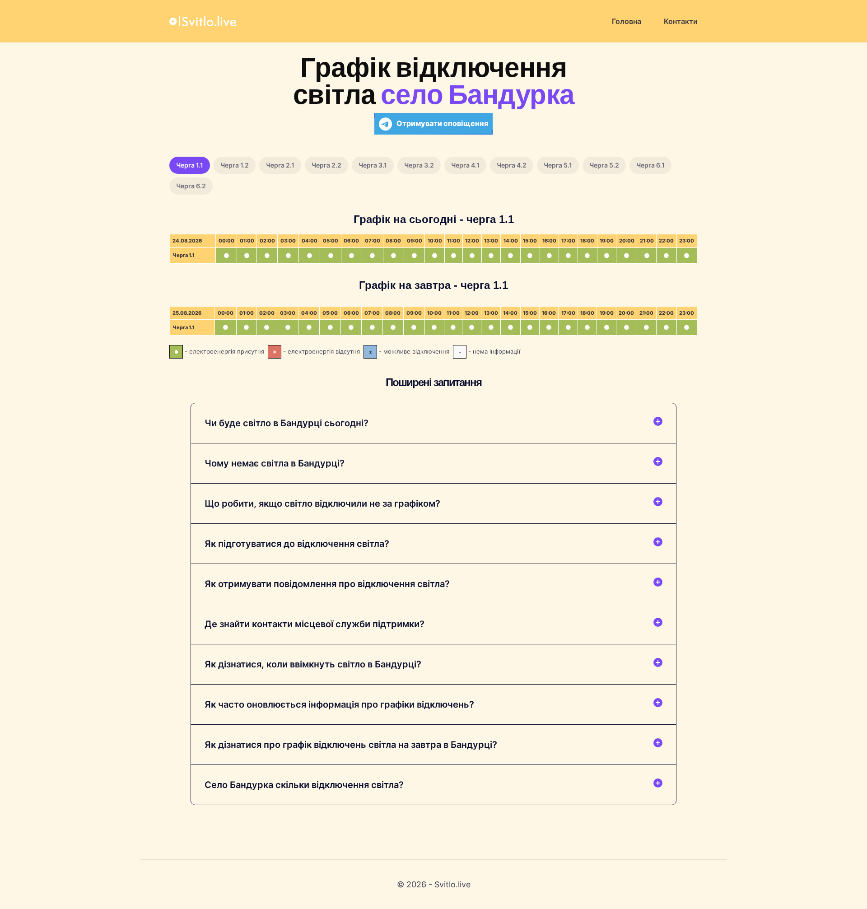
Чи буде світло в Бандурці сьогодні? (286, 423)
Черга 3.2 (419, 165)
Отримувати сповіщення (442, 123)
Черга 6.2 (191, 186)
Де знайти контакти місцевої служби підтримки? (314, 624)
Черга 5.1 (558, 165)
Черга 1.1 (189, 165)
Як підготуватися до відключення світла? (297, 543)
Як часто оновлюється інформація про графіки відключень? (339, 704)
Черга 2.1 (280, 165)
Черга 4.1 (465, 165)
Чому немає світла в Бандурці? (275, 463)
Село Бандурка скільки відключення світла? (304, 784)
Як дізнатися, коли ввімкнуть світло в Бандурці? (313, 664)
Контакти (681, 21)
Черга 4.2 (512, 165)
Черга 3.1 (373, 165)
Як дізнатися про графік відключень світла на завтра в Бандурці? (351, 744)
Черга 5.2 (604, 165)
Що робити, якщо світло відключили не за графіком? (322, 503)
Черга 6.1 (650, 165)
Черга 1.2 (234, 165)
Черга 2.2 (326, 165)
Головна (626, 21)
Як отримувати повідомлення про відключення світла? (327, 583)
